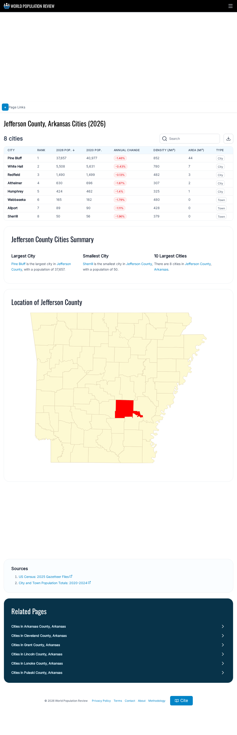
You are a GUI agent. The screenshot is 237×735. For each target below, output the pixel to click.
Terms (118, 700)
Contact (130, 700)
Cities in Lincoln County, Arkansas (36, 654)
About (142, 700)
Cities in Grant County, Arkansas (35, 645)
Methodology (156, 700)
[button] (230, 6)
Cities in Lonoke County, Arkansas (37, 663)
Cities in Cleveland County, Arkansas (39, 635)
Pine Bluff (15, 158)
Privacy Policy (101, 700)
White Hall (15, 166)
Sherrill (13, 216)
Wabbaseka (17, 199)
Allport (13, 208)
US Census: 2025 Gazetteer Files (44, 577)
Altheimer (15, 183)
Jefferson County (139, 264)
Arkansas (161, 269)
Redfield (14, 175)
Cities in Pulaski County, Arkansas (36, 672)
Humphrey (15, 191)
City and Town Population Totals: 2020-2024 (53, 583)
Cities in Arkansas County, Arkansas (38, 626)
